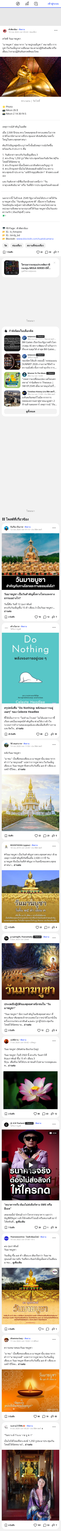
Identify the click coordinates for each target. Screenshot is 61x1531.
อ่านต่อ (8, 611)
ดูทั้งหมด (30, 411)
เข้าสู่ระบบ (53, 3)
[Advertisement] (30, 16)
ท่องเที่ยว (17, 245)
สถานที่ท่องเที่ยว (35, 245)
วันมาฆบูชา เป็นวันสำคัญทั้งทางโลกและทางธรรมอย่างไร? (29, 596)
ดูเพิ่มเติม (20, 1221)
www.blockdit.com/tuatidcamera (35, 238)
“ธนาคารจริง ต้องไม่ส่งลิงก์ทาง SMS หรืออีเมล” (28, 1206)
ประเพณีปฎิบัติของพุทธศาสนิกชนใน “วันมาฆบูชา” (27, 1006)
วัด (5, 245)
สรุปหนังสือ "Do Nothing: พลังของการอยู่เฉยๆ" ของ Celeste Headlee (28, 709)
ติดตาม (22, 29)
